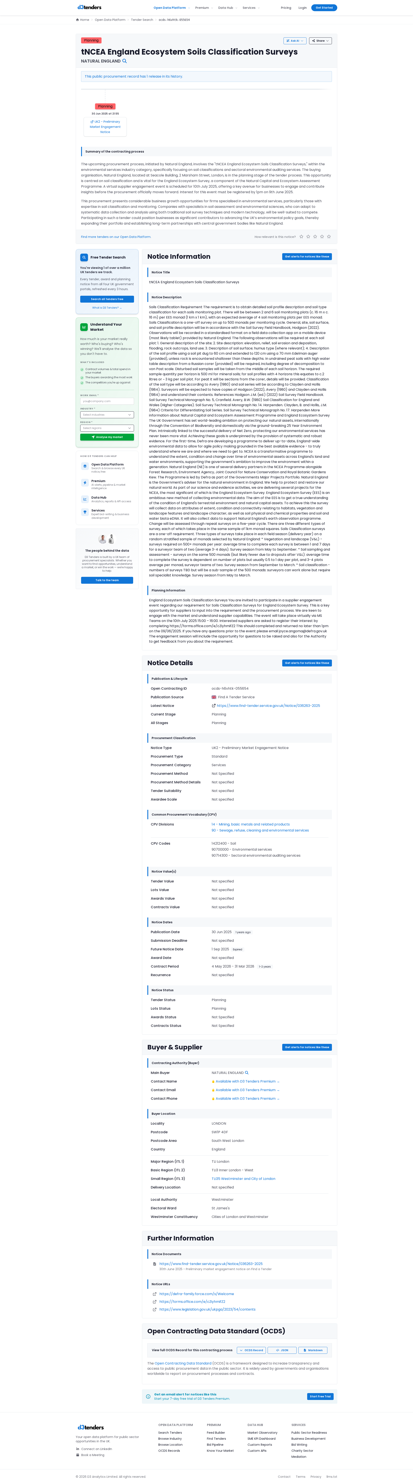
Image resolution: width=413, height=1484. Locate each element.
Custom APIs (257, 1451)
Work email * (89, 395)
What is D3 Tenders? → (107, 307)
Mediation (298, 1457)
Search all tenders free (107, 299)
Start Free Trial (320, 1396)
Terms (300, 1477)
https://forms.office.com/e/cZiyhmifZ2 (192, 1301)
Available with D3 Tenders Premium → (248, 1081)
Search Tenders (170, 1432)
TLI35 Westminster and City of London (243, 1178)
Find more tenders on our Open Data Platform (116, 237)
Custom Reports (260, 1445)
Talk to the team (107, 580)
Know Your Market (220, 1451)
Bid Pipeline (215, 1445)
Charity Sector (302, 1451)
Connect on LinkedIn (96, 1449)
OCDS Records (169, 1451)
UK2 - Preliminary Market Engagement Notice (105, 126)
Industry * (88, 408)
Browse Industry (170, 1439)
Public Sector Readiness (309, 1432)
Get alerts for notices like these (307, 256)
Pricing (286, 8)
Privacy (316, 1477)
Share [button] (320, 41)
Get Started (324, 7)
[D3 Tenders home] (89, 7)
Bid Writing (299, 1445)
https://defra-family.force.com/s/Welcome (196, 1293)
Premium (202, 8)
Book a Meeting (92, 1455)
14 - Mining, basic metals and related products (251, 824)
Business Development (308, 1439)
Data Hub (225, 8)
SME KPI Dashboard (262, 1439)
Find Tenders (216, 1439)
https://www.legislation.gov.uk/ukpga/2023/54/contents (207, 1309)
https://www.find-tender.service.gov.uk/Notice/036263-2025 (268, 705)
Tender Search (142, 20)
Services (249, 8)
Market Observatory (262, 1432)
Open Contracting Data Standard (183, 1363)
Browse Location (170, 1445)
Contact (284, 1477)
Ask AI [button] (295, 41)
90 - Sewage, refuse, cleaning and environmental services (260, 830)
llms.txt (332, 1477)
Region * (86, 422)
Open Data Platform (170, 8)
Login (303, 8)
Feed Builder (216, 1432)
